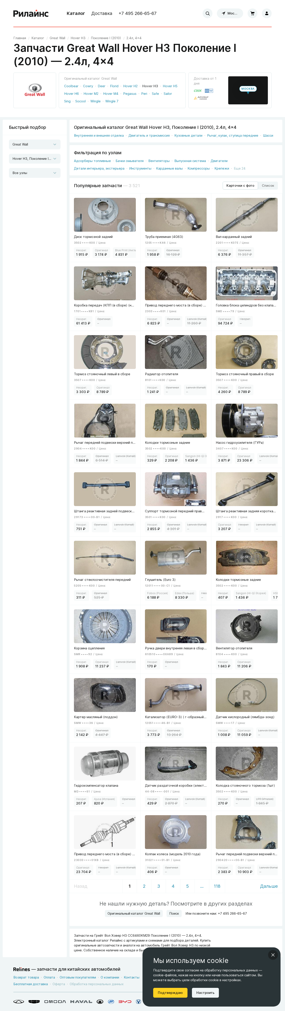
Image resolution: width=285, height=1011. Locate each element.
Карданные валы (169, 168)
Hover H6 (71, 93)
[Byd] (125, 1001)
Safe (155, 93)
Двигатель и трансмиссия (149, 135)
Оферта (59, 984)
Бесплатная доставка (30, 984)
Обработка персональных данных (97, 984)
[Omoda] (55, 1001)
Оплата (49, 977)
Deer (101, 86)
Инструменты (140, 168)
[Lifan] (111, 1001)
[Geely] (34, 1001)
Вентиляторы (159, 161)
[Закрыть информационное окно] (273, 955)
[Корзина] (252, 13)
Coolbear (71, 86)
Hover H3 (150, 86)
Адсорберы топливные (92, 161)
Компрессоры (198, 168)
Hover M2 (90, 93)
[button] (248, 90)
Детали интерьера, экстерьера (99, 168)
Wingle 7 (111, 101)
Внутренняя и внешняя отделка (99, 135)
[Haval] (81, 1001)
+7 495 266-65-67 (137, 13)
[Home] (31, 13)
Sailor (168, 93)
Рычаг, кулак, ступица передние (232, 135)
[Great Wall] (100, 1001)
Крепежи (221, 168)
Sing (67, 101)
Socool (80, 101)
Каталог (76, 13)
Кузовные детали (188, 135)
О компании (110, 977)
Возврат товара (26, 977)
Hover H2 (130, 86)
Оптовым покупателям (78, 977)
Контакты (131, 977)
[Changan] (138, 1001)
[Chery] (18, 1001)
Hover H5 (170, 86)
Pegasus (129, 93)
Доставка (101, 13)
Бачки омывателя (130, 161)
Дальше (269, 886)
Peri (144, 93)
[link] (57, 38)
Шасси (268, 135)
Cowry (88, 86)
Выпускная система (190, 161)
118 (217, 886)
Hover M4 (110, 93)
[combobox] (207, 13)
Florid (114, 86)
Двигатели (219, 161)
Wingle (95, 101)
